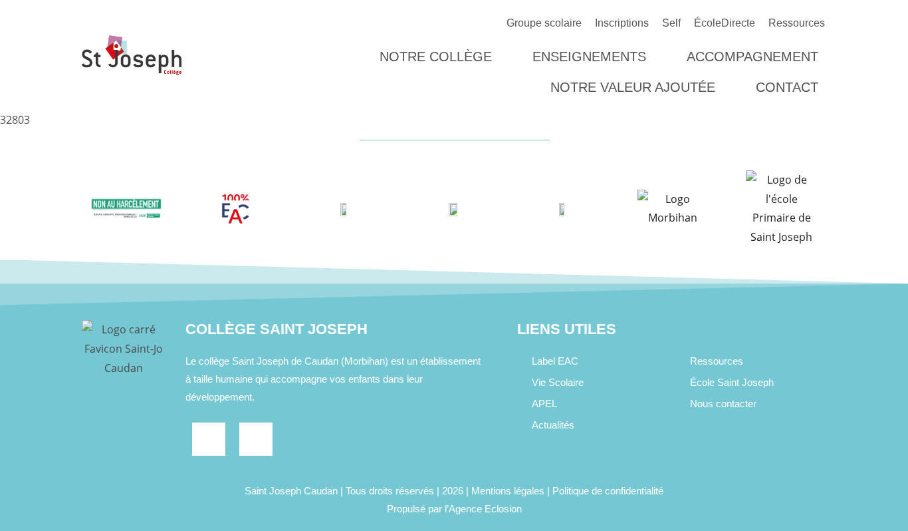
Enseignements (589, 56)
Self (671, 23)
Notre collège (436, 56)
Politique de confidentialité (607, 490)
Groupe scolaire (544, 23)
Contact (787, 87)
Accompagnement (752, 56)
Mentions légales (507, 490)
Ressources (796, 23)
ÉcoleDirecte (724, 23)
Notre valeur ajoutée (632, 87)
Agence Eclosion (485, 508)
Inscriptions (622, 23)
